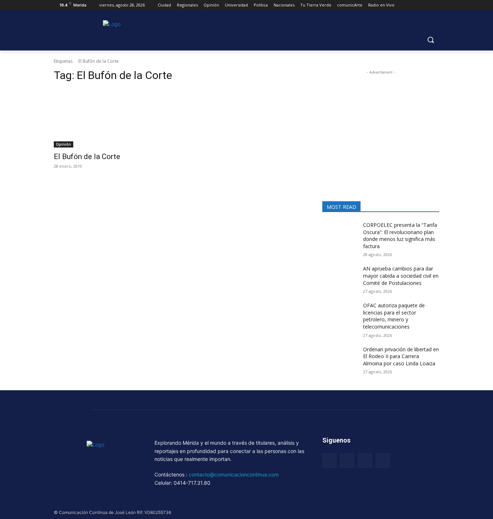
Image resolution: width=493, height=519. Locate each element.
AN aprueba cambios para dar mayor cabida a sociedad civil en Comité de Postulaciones (401, 275)
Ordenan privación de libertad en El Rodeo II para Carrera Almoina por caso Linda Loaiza (401, 356)
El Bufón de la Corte (87, 156)
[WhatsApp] (383, 460)
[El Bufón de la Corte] (112, 118)
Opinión (63, 144)
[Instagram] (347, 460)
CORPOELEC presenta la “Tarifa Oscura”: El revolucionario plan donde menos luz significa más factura (400, 235)
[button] (430, 39)
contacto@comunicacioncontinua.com (234, 474)
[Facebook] (329, 460)
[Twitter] (365, 460)
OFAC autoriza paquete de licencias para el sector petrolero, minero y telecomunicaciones (394, 316)
